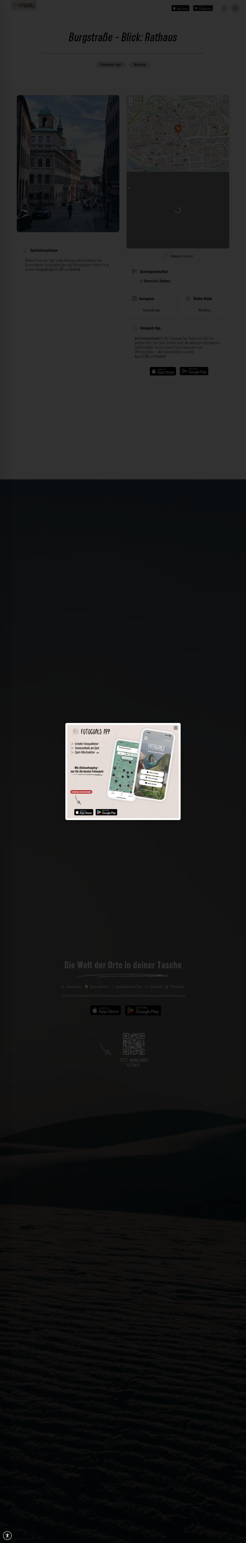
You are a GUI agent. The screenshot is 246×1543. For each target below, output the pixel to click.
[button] (175, 728)
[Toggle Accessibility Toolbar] (7, 1535)
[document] (123, 771)
